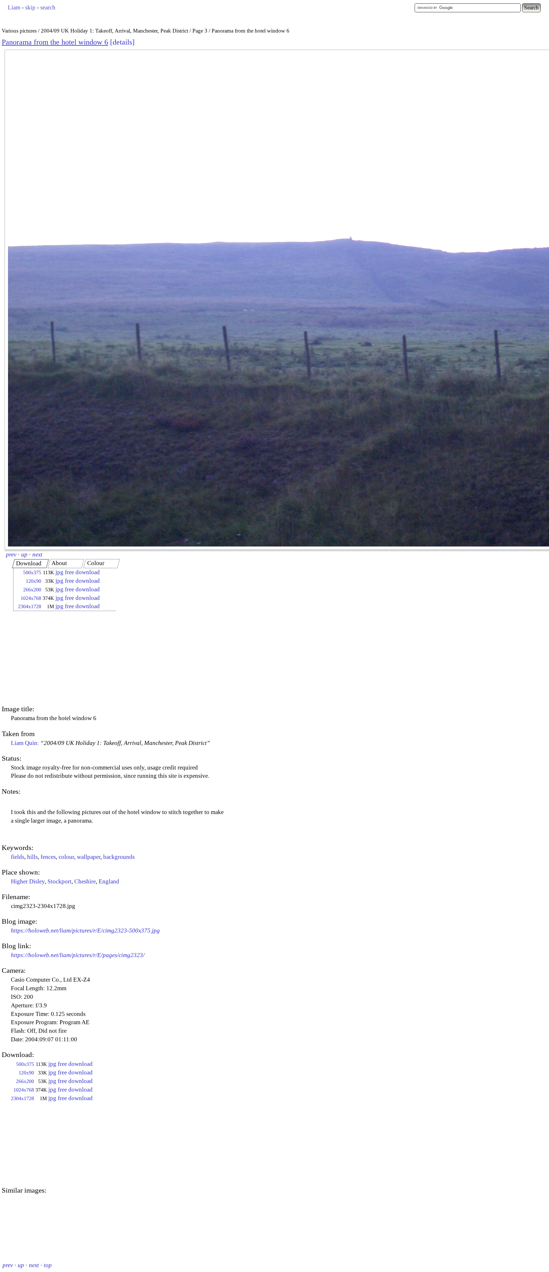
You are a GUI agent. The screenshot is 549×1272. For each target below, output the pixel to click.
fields (17, 856)
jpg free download (77, 572)
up (24, 554)
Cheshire (85, 881)
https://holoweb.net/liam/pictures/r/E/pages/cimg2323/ (78, 955)
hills (32, 856)
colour (66, 856)
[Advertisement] (59, 659)
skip (30, 7)
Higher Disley (28, 881)
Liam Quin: (110, 743)
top (48, 1265)
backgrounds (119, 856)
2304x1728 (29, 606)
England (109, 881)
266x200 (32, 589)
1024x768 (31, 598)
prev (11, 554)
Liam (14, 7)
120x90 (33, 581)
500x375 (32, 572)
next (37, 554)
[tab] (30, 563)
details (122, 42)
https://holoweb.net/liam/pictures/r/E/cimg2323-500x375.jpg (85, 930)
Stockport (59, 881)
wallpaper (88, 856)
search (47, 7)
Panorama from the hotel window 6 (55, 42)
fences (48, 856)
